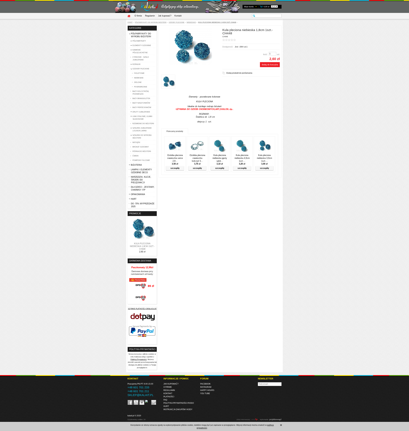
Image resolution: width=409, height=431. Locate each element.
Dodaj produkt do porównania (239, 73)
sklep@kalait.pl (140, 395)
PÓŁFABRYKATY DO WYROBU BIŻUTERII (150, 22)
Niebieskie (191, 22)
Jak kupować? (164, 16)
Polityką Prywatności (139, 359)
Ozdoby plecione (176, 22)
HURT (166, 406)
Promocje (135, 213)
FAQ (165, 400)
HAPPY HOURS (207, 390)
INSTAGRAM (205, 387)
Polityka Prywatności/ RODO (178, 403)
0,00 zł (266, 7)
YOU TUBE (205, 393)
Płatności (168, 397)
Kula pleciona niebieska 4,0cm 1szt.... (242, 158)
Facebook (205, 384)
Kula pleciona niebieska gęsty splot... (219, 158)
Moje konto (249, 7)
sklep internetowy (243, 419)
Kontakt (178, 16)
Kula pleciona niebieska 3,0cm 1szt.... (264, 158)
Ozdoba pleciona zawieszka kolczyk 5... (197, 158)
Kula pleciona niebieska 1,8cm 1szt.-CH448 (142, 246)
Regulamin (150, 16)
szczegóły (175, 168)
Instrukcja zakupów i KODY (177, 409)
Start (130, 22)
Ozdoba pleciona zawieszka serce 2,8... (175, 158)
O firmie (138, 16)
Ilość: (265, 54)
